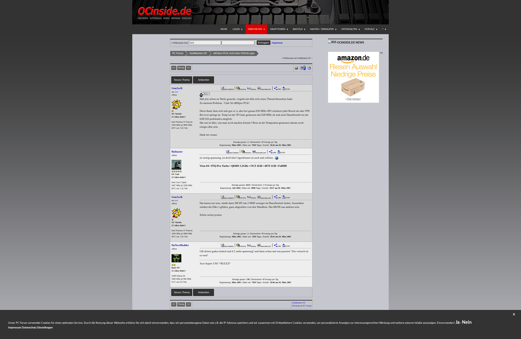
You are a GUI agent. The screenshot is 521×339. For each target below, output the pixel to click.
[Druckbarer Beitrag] (296, 67)
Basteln (297, 29)
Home (223, 29)
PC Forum (177, 53)
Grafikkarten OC (198, 53)
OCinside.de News (350, 42)
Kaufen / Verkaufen (322, 29)
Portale (369, 29)
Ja (457, 322)
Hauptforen (277, 29)
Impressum (14, 327)
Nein (467, 322)
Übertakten (255, 29)
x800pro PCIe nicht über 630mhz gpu (234, 53)
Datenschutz (29, 327)
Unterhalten (349, 29)
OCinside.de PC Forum (302, 306)
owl (176, 92)
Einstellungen (45, 327)
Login (236, 29)
